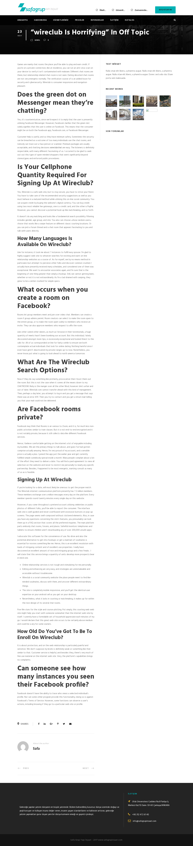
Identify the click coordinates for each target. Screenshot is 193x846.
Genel (37, 40)
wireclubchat (56, 147)
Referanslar (97, 20)
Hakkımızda (40, 20)
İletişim (114, 20)
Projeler (79, 20)
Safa (36, 749)
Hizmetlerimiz (61, 20)
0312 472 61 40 (165, 9)
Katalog (129, 20)
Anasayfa (22, 20)
